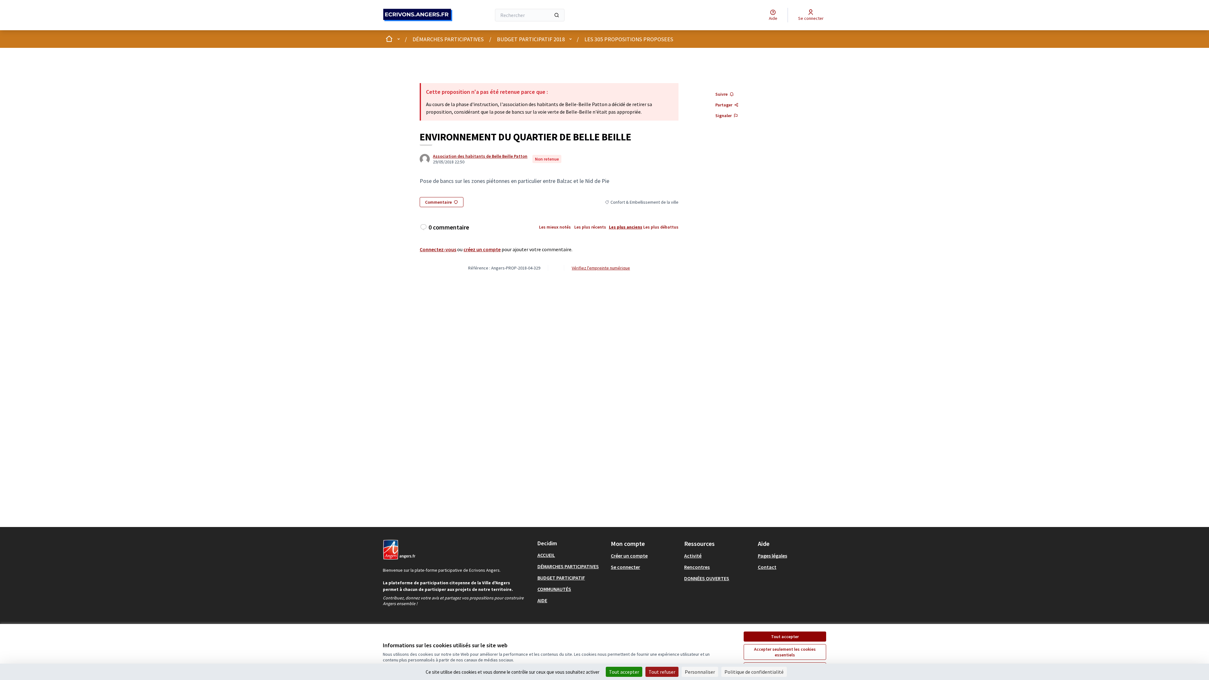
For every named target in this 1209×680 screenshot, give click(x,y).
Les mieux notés (555, 227)
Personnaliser (700, 672)
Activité (692, 555)
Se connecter (625, 567)
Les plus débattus (660, 227)
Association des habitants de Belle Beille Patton (480, 156)
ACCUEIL (546, 555)
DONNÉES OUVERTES (706, 578)
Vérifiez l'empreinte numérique (601, 268)
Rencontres (697, 567)
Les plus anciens (625, 227)
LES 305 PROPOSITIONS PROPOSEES (628, 39)
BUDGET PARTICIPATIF (561, 578)
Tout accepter (785, 636)
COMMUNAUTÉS (554, 589)
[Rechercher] (557, 15)
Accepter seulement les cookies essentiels (785, 652)
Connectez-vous (438, 249)
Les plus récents (590, 227)
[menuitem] (571, 555)
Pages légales (772, 555)
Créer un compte (629, 555)
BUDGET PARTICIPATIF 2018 (531, 39)
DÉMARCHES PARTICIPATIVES (448, 39)
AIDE (542, 600)
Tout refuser (662, 672)
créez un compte (482, 249)
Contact (767, 567)
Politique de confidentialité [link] (754, 672)
